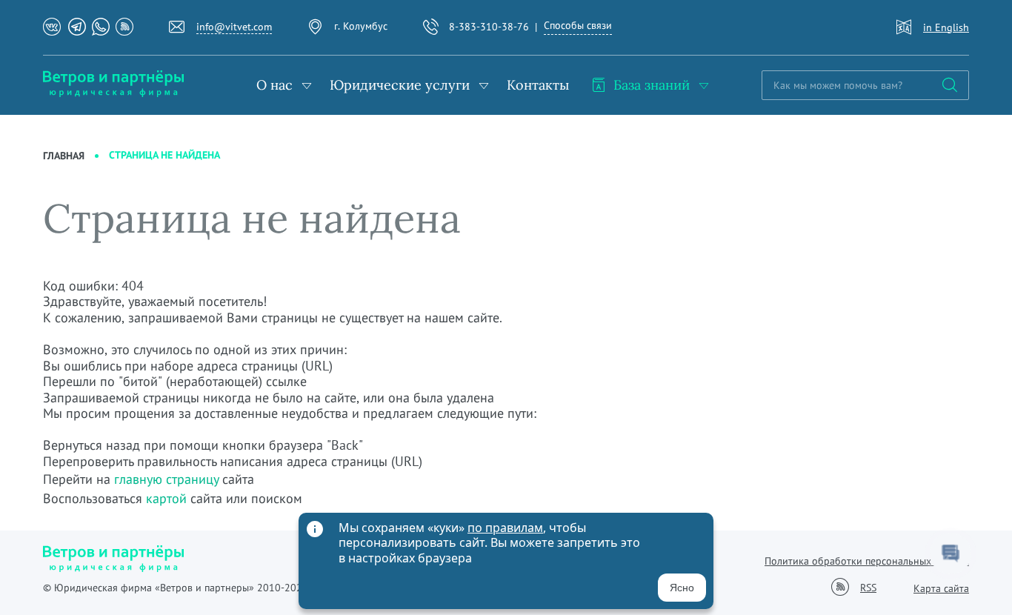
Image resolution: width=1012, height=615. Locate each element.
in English (946, 27)
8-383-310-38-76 (489, 26)
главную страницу (166, 479)
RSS (868, 588)
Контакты (538, 84)
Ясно (682, 588)
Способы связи (578, 25)
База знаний (651, 84)
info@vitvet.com (234, 26)
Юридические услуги (400, 84)
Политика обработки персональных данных (867, 561)
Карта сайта (941, 588)
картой (166, 498)
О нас (274, 84)
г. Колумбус (360, 26)
